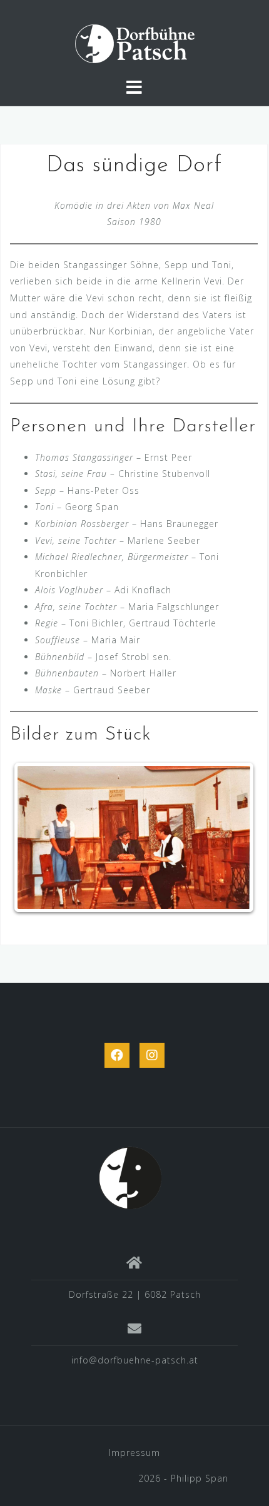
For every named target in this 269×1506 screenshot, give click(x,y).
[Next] (231, 837)
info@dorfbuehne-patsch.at (134, 1360)
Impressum (134, 1452)
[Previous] (36, 837)
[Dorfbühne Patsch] (130, 1177)
